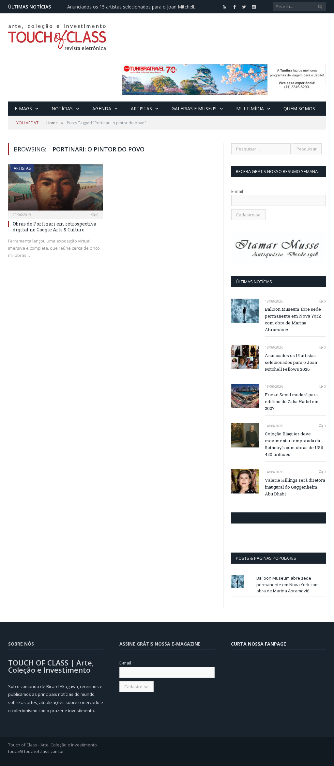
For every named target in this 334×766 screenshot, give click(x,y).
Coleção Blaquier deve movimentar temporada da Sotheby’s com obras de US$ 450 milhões (294, 444)
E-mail (237, 191)
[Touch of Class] (57, 35)
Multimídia (250, 108)
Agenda (101, 108)
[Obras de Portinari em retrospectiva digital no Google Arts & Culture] (55, 189)
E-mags (23, 108)
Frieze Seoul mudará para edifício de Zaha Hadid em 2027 (292, 401)
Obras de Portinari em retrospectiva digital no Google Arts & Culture (54, 227)
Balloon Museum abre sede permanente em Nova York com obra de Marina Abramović (293, 319)
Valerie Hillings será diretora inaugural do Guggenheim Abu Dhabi (295, 487)
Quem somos (299, 108)
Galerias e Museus (194, 108)
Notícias (62, 108)
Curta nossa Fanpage (259, 518)
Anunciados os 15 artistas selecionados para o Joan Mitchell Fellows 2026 (134, 7)
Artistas (141, 108)
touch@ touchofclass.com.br (36, 751)
